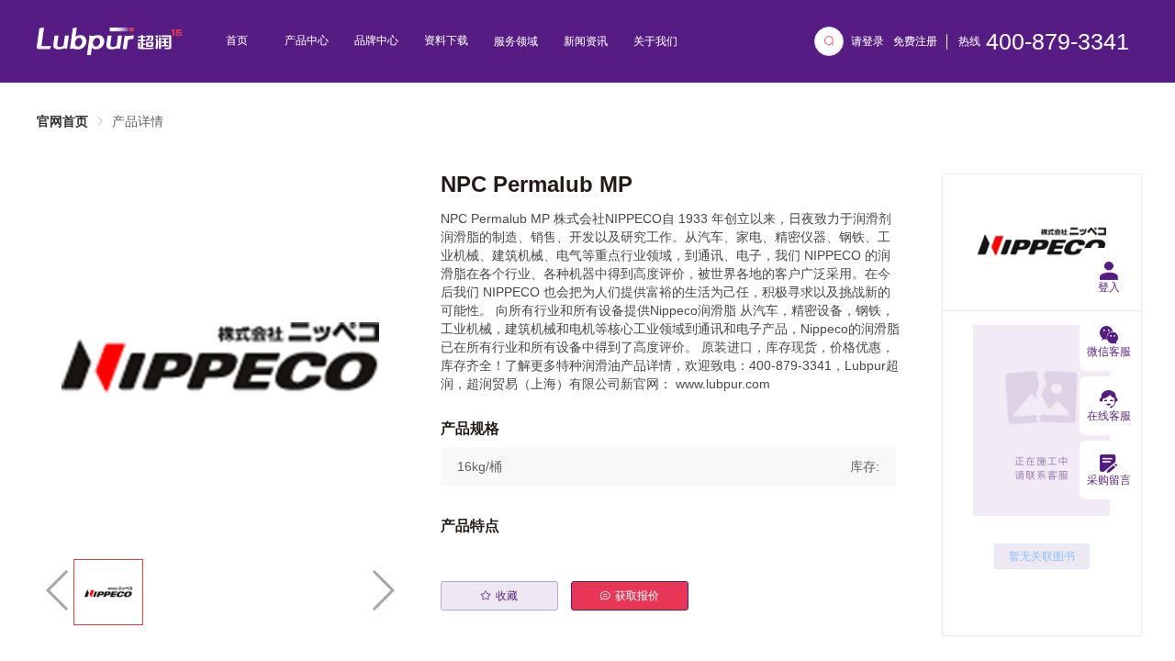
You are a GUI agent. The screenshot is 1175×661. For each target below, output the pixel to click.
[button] (668, 466)
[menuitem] (237, 41)
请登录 (867, 41)
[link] (62, 121)
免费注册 (915, 41)
